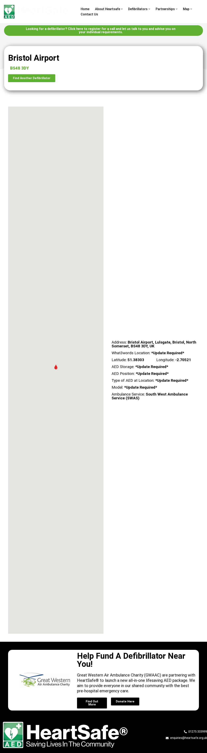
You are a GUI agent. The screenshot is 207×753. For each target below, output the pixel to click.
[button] (122, 9)
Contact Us (89, 14)
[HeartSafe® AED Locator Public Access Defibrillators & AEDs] (38, 12)
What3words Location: (148, 353)
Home (85, 9)
